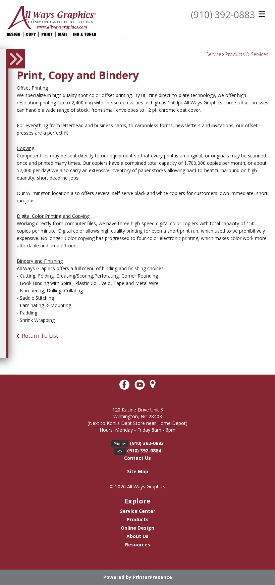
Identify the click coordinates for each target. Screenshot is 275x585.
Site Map (137, 471)
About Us (137, 536)
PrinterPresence (152, 577)
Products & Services (246, 54)
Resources (137, 544)
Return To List (40, 335)
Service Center (137, 511)
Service (213, 54)
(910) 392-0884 (144, 450)
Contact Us (137, 458)
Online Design (137, 528)
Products (138, 519)
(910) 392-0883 (223, 14)
